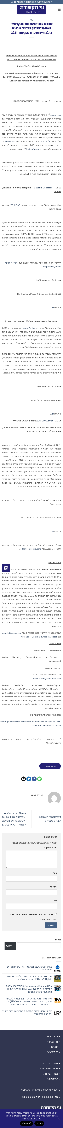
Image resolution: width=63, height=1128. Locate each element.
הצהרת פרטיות (50, 1063)
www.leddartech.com (11, 633)
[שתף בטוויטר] (28, 779)
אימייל (53, 887)
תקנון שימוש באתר (48, 1068)
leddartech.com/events (30, 549)
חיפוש (58, 940)
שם (55, 873)
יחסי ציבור (52, 1052)
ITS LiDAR (15, 205)
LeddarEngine (32, 149)
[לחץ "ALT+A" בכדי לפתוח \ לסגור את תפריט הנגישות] (6, 568)
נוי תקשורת (52, 1041)
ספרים (54, 1047)
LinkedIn (36, 637)
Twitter (44, 637)
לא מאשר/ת (27, 1123)
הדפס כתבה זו (49, 766)
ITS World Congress (42, 188)
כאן (52, 307)
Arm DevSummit (45, 421)
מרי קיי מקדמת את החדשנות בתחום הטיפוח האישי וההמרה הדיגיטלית (27, 1012)
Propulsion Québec (52, 266)
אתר (55, 900)
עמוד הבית (52, 1036)
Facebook (52, 637)
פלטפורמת (46, 141)
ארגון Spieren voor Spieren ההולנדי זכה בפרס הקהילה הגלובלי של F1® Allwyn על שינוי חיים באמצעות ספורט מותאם (29, 989)
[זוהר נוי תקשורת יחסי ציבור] (31, 9)
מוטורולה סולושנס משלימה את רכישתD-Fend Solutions (29, 968)
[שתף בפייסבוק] (34, 779)
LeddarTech (55, 115)
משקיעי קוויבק (11, 263)
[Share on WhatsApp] (39, 779)
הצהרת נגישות (51, 1074)
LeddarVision (11, 141)
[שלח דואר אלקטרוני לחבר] (23, 779)
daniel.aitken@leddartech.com (47, 678)
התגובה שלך (50, 847)
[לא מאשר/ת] (59, 1119)
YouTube (25, 637)
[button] (59, 9)
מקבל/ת (39, 1123)
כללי (31, 20)
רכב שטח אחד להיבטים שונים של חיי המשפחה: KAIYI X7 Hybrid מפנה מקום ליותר (28, 978)
